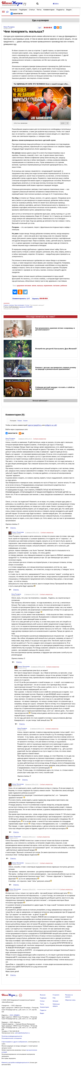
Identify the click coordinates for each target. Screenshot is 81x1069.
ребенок (63, 285)
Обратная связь (70, 1000)
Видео (69, 10)
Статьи (32, 10)
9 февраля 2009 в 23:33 (32, 784)
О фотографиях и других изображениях (14, 1042)
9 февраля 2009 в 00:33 (29, 889)
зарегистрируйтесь (35, 425)
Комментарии (48, 10)
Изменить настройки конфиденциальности (15, 1062)
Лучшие (25, 420)
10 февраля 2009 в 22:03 (37, 728)
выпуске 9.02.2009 (26, 307)
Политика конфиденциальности (12, 1036)
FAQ (54, 998)
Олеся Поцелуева (18, 532)
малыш (40, 285)
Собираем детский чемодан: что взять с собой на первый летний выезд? (55, 388)
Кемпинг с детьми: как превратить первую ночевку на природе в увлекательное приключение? (55, 368)
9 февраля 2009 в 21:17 (29, 837)
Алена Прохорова (24, 666)
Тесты (39, 10)
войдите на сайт (51, 425)
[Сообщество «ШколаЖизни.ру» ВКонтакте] (16, 14)
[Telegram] (60, 27)
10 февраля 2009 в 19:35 (38, 666)
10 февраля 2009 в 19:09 (31, 594)
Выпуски (13, 10)
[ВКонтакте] (55, 27)
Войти (56, 3)
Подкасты (60, 10)
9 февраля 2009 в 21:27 (32, 863)
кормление (48, 285)
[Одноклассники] (58, 27)
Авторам (55, 1001)
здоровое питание (24, 285)
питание (56, 285)
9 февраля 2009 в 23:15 (25, 438)
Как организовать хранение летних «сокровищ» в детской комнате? (55, 329)
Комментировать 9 (21, 298)
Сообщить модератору (39, 438)
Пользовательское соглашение (12, 1038)
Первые (19, 420)
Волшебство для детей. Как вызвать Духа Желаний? (56, 349)
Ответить (13, 528)
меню (34, 285)
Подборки (23, 10)
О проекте (56, 995)
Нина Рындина (10, 438)
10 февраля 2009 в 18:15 (32, 532)
